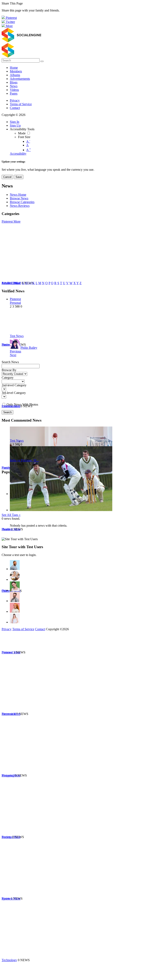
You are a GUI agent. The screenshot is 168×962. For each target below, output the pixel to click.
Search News (10, 362)
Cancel (7, 176)
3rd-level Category (14, 393)
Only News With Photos (22, 404)
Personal (15, 302)
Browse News (19, 198)
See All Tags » (11, 515)
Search (7, 412)
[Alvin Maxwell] (15, 565)
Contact (15, 108)
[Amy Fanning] (15, 576)
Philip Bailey (28, 347)
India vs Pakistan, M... (24, 460)
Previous (15, 351)
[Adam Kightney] (15, 618)
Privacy (15, 100)
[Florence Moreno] (15, 608)
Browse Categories (22, 202)
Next (13, 355)
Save (19, 176)
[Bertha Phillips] (15, 586)
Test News (17, 336)
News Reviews (20, 205)
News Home (18, 194)
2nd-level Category (14, 385)
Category (8, 377)
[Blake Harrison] (15, 597)
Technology (9, 960)
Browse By (9, 370)
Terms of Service (21, 104)
